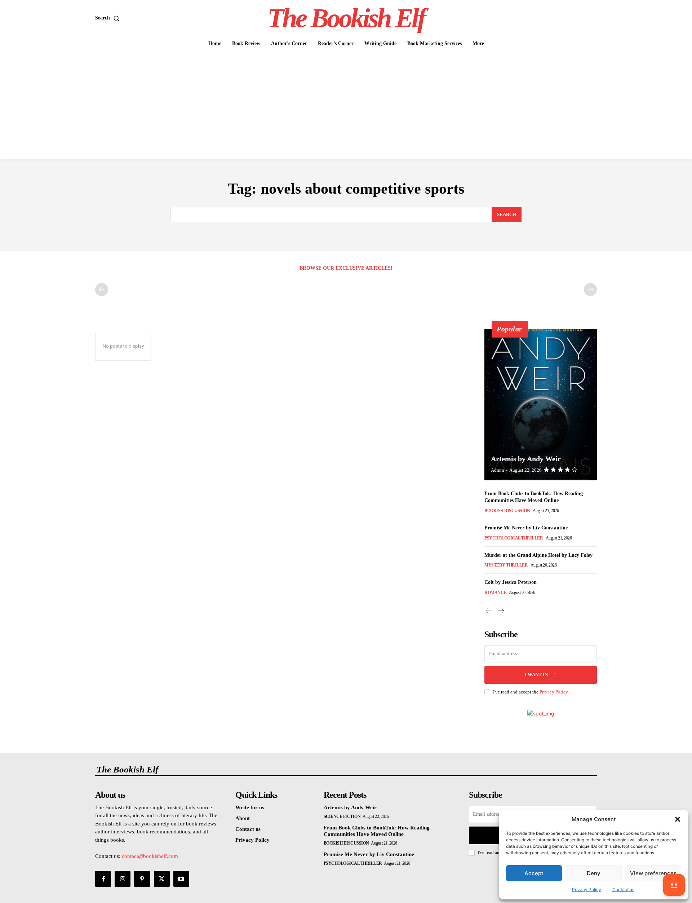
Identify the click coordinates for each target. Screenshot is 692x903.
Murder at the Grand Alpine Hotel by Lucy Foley (538, 555)
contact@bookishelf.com (150, 856)
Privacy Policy (586, 889)
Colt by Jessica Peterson (510, 582)
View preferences (653, 873)
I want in (536, 674)
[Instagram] (122, 879)
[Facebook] (103, 879)
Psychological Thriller (513, 538)
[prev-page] (101, 289)
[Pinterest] (142, 879)
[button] (677, 819)
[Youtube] (181, 879)
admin (497, 470)
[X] (162, 879)
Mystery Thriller (506, 565)
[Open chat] (674, 885)
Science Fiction (342, 816)
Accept (534, 873)
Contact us (623, 889)
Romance (495, 592)
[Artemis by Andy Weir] (540, 404)
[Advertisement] (346, 105)
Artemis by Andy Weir (526, 459)
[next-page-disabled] (590, 289)
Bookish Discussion (507, 510)
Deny (593, 873)
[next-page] (500, 611)
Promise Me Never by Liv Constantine (526, 527)
